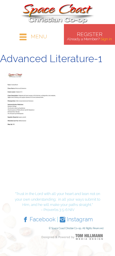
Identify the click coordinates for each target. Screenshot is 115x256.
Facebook (42, 219)
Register (89, 34)
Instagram (79, 219)
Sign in (106, 39)
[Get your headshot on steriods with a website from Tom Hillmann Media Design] (72, 236)
